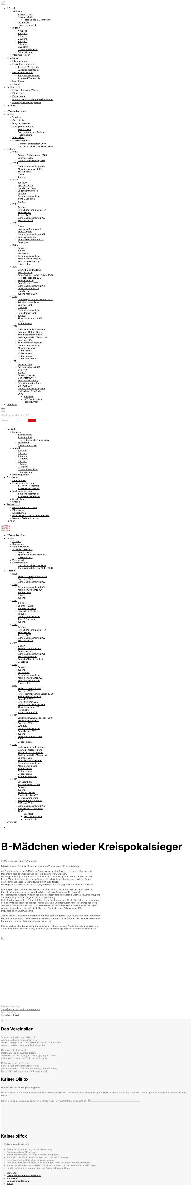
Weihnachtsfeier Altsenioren (32, 329)
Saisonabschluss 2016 (29, 367)
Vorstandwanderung (28, 380)
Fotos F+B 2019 (25, 280)
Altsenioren (23, 22)
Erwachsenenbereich (23, 64)
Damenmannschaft (27, 25)
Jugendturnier (31, 401)
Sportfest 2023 (25, 185)
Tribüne (22, 193)
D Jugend (23, 38)
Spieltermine (24, 129)
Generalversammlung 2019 (31, 285)
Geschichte (18, 120)
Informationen (19, 61)
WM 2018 (22, 307)
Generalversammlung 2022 (31, 217)
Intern (10, 1183)
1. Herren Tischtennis (28, 67)
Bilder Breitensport (27, 358)
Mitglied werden (21, 123)
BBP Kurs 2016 (25, 385)
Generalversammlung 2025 (31, 160)
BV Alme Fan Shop (16, 111)
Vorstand (17, 117)
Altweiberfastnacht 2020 (30, 258)
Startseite (11, 1172)
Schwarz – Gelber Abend (30, 332)
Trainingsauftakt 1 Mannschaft (33, 337)
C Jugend (23, 36)
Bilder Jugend (25, 356)
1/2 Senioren (24, 171)
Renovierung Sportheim (30, 383)
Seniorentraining (26, 375)
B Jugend (22, 33)
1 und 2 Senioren (26, 198)
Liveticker (12, 404)
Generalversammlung (29, 196)
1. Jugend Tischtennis (28, 75)
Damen (21, 174)
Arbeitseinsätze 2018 (28, 302)
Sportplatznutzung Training (31, 132)
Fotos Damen (24, 212)
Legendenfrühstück (28, 190)
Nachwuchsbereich (22, 72)
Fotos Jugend (25, 231)
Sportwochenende (27, 236)
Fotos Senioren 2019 (28, 283)
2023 (15, 180)
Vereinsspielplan (21, 55)
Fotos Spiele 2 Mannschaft (37, 19)
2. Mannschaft (25, 17)
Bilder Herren (25, 323)
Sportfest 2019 (25, 272)
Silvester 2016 (25, 364)
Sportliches (18, 81)
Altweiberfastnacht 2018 (30, 318)
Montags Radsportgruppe (26, 103)
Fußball (11, 8)
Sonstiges (23, 242)
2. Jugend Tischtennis (29, 78)
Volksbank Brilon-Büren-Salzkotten (24, 1175)
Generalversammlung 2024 (31, 166)
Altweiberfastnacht (27, 348)
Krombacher (24, 291)
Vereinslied (18, 137)
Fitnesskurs (18, 93)
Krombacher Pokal (27, 188)
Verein (10, 114)
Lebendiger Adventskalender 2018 (35, 299)
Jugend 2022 (24, 215)
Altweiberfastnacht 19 (28, 288)
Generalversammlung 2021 (31, 234)
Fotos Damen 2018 (27, 312)
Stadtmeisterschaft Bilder (30, 334)
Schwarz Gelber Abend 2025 (32, 155)
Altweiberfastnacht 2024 (30, 169)
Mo (6, 861)
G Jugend (23, 46)
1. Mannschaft (25, 14)
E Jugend (22, 41)
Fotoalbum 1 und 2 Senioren (32, 209)
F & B (20, 320)
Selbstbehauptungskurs (30, 342)
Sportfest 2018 (25, 304)
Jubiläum (22, 182)
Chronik (16, 84)
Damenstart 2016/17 (28, 377)
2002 (20, 393)
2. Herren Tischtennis (28, 69)
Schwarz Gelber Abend (29, 269)
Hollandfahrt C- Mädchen (30, 391)
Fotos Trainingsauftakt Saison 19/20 (36, 275)
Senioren (17, 11)
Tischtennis (12, 58)
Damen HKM (24, 264)
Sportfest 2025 (25, 157)
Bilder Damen (25, 350)
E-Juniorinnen (25, 52)
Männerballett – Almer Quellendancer (32, 99)
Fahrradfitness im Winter (25, 90)
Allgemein (31, 861)
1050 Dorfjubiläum (33, 399)
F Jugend (22, 44)
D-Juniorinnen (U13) (28, 49)
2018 (14, 296)
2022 (15, 204)
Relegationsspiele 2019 (29, 277)
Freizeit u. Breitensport (29, 228)
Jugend (16, 28)
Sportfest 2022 (25, 220)
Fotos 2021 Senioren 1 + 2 (31, 239)
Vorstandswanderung (29, 261)
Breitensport (13, 87)
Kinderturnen (19, 96)
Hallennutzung (25, 134)
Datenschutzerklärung (18, 1180)
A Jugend (22, 30)
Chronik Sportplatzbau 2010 (32, 143)
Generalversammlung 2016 (31, 388)
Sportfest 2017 (25, 340)
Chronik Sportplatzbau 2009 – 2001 (35, 146)
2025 (15, 152)
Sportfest (28, 396)
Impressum (12, 1178)
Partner (11, 106)
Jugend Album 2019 (28, 293)
